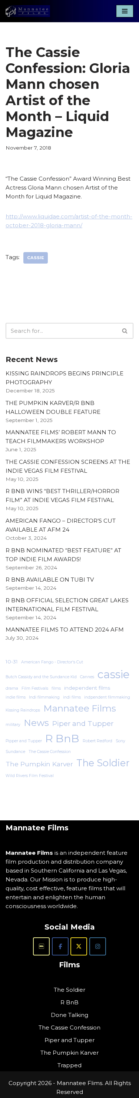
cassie (35, 257)
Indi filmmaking (44, 697)
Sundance (15, 751)
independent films (87, 688)
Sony (120, 741)
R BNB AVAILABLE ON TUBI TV (50, 579)
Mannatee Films (79, 708)
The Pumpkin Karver (39, 764)
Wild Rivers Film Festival (30, 775)
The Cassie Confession (50, 751)
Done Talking (69, 1014)
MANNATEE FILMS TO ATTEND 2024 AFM (65, 629)
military (13, 724)
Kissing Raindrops (23, 710)
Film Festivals (34, 688)
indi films (72, 697)
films (56, 688)
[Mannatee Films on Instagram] (97, 946)
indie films (16, 697)
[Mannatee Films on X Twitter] (78, 946)
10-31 (12, 662)
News (36, 722)
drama (12, 688)
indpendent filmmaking (107, 697)
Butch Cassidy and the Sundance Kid (41, 676)
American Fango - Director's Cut (52, 662)
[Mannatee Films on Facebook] (60, 946)
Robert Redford (97, 741)
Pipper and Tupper (24, 741)
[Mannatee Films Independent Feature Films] (28, 11)
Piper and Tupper (82, 723)
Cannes (87, 676)
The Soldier (102, 763)
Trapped (69, 1065)
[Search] (125, 331)
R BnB (62, 738)
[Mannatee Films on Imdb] (41, 946)
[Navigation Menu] (124, 11)
